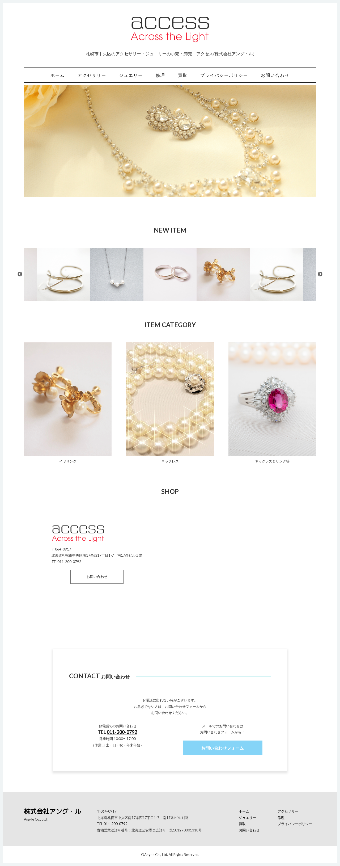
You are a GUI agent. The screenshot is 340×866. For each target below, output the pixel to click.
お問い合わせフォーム (222, 747)
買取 (183, 75)
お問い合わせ (275, 75)
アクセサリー (92, 75)
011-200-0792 (122, 732)
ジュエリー (131, 75)
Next (320, 274)
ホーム (57, 75)
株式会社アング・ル (52, 811)
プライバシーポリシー (224, 75)
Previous (20, 274)
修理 (160, 75)
